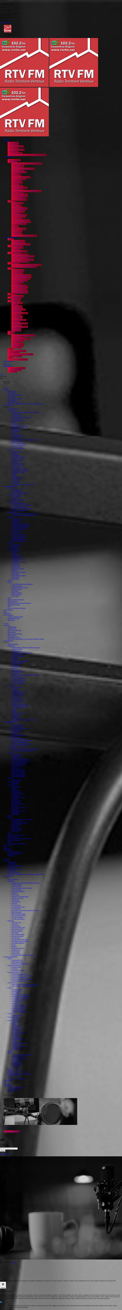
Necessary (5, 1302)
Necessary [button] (3, 1300)
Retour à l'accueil (5, 1154)
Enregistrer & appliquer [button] (7, 1309)
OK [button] (114, 1281)
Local (5, 1128)
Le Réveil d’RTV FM (12, 1131)
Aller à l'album (4, 22)
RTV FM (13, 1262)
